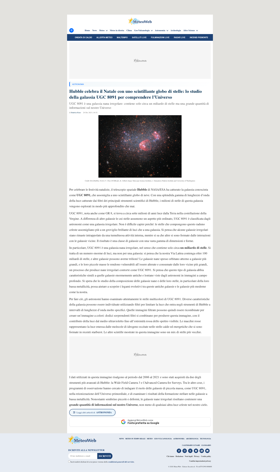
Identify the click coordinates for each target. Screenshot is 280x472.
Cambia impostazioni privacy (200, 461)
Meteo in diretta (117, 30)
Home (87, 30)
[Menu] (71, 30)
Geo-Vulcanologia (142, 30)
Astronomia (160, 30)
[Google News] (202, 451)
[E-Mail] (207, 451)
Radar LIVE (179, 37)
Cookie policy (206, 456)
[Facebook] (179, 451)
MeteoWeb (177, 466)
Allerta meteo (104, 37)
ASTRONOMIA (78, 84)
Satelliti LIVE (139, 37)
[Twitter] (190, 451)
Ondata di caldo (83, 37)
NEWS (121, 439)
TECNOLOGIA (205, 439)
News (94, 30)
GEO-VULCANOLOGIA (163, 439)
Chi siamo (170, 456)
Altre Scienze (189, 30)
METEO (150, 439)
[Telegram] (196, 451)
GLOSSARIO (206, 445)
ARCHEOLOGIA (192, 439)
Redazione (179, 456)
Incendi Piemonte (199, 37)
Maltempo (122, 37)
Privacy (197, 456)
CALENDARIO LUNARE (191, 445)
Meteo (102, 30)
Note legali (188, 456)
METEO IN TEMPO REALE (135, 439)
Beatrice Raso (76, 112)
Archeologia (175, 30)
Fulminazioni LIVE (160, 37)
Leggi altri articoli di (94, 412)
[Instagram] (184, 451)
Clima (129, 30)
